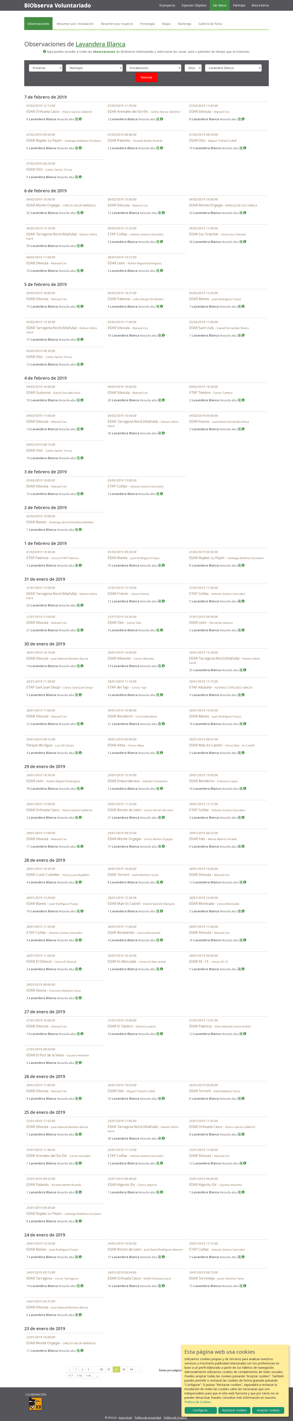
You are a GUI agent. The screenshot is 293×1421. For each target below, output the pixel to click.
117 (70, 1375)
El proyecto (167, 5)
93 (123, 1369)
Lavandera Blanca (100, 44)
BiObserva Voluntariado (57, 5)
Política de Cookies (175, 1417)
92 (116, 1369)
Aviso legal (125, 1417)
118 (79, 1375)
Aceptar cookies (268, 1410)
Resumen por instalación (75, 23)
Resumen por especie (117, 23)
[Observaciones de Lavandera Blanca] (77, 119)
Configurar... (201, 1410)
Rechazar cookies (234, 1410)
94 (131, 1369)
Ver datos (220, 5)
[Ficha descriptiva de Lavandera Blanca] (80, 119)
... (94, 1369)
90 (101, 1369)
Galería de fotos (210, 23)
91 (108, 1369)
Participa (239, 5)
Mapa (166, 23)
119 (88, 1375)
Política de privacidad (148, 1417)
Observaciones (38, 23)
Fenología (147, 23)
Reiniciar (146, 77)
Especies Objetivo (194, 5)
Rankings (184, 23)
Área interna (260, 5)
